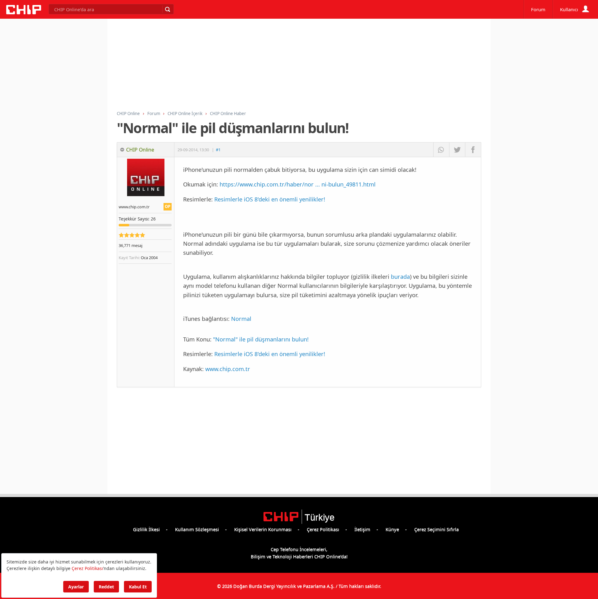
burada (400, 276)
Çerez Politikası (323, 529)
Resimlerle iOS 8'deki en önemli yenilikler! (269, 199)
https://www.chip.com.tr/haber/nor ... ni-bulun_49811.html (298, 184)
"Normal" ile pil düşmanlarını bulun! (261, 339)
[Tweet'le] (457, 150)
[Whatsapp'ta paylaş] (441, 150)
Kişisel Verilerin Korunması (263, 529)
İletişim (362, 529)
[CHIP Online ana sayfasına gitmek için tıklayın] (23, 12)
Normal (241, 318)
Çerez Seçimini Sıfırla (436, 529)
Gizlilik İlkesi (146, 529)
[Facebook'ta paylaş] (473, 150)
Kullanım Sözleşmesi (197, 529)
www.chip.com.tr (227, 369)
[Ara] (167, 9)
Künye (392, 529)
